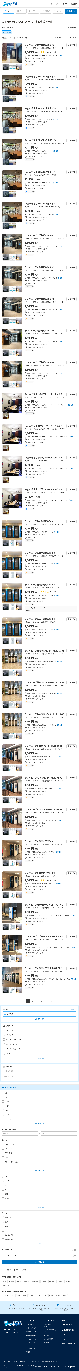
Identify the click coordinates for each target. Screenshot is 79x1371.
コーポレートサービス (31, 1344)
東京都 (9, 1270)
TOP (3, 1270)
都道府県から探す (31, 1335)
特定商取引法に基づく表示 (49, 1361)
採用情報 (22, 1361)
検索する (72, 11)
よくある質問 (30, 1348)
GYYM (64, 1334)
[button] (39, 1030)
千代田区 (16, 1270)
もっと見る (41, 1058)
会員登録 (74, 4)
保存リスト (54, 4)
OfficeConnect (66, 1325)
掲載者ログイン (48, 1335)
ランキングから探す (31, 1339)
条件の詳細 (73, 27)
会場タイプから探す (31, 1328)
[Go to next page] (56, 1001)
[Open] (12, 11)
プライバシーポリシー (33, 1361)
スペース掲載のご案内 (49, 1325)
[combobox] (22, 11)
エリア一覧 (71, 1009)
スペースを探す (30, 1324)
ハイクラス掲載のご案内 (49, 1330)
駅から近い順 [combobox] (69, 37)
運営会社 (14, 1361)
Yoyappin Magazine (67, 1343)
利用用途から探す (31, 1332)
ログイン (65, 4)
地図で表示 (41, 1019)
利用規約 (28, 1352)
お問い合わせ (6, 1361)
